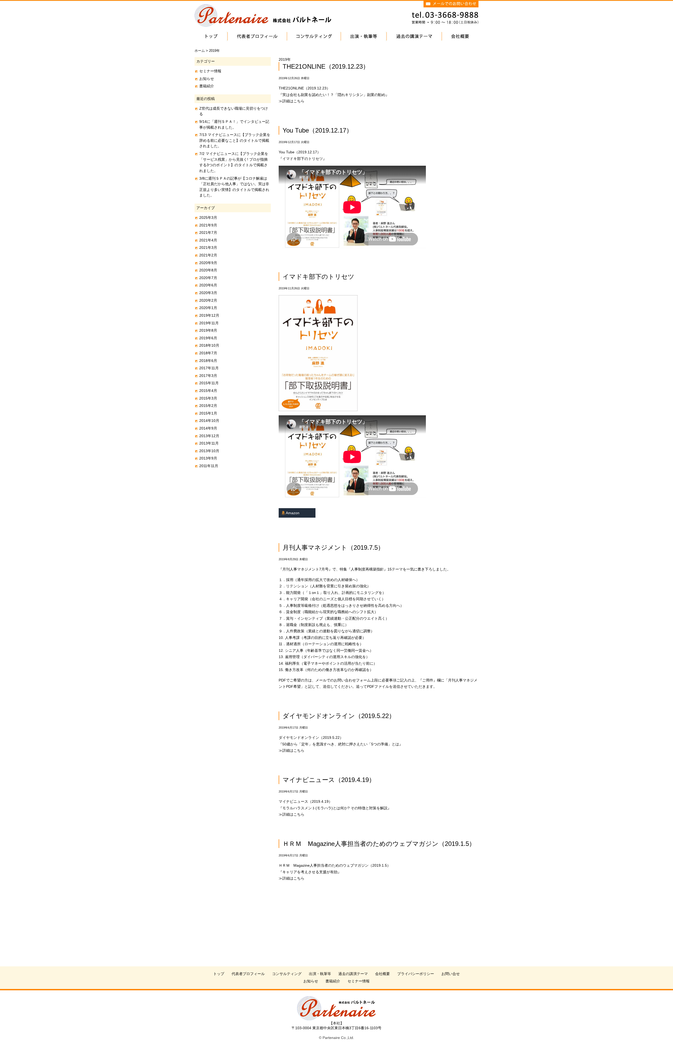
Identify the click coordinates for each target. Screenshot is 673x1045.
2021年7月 (208, 232)
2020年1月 (208, 308)
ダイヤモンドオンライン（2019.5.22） (339, 715)
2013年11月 (209, 443)
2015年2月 (208, 405)
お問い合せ (450, 974)
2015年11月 (209, 383)
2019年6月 (208, 338)
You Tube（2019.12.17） (318, 130)
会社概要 (382, 974)
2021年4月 (208, 240)
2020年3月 (208, 293)
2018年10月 (209, 345)
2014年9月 (208, 428)
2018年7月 (208, 353)
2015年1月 (208, 413)
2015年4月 (208, 390)
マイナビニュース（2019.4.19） (329, 779)
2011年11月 (208, 466)
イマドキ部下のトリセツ (318, 276)
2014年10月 (209, 420)
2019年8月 (208, 330)
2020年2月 (208, 300)
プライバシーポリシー (415, 974)
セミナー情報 (210, 71)
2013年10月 (209, 451)
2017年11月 (209, 368)
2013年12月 (209, 436)
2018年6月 (208, 361)
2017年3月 (208, 375)
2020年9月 (208, 263)
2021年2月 (208, 255)
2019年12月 (209, 315)
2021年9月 (208, 225)
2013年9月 (208, 458)
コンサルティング (287, 974)
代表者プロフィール (248, 974)
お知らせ (206, 79)
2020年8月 (208, 270)
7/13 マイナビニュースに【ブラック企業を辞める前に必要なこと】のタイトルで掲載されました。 (234, 140)
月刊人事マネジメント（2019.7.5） (333, 547)
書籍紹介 (206, 86)
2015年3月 (208, 398)
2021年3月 (208, 247)
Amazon (292, 513)
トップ (218, 974)
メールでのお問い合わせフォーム (343, 680)
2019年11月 (209, 323)
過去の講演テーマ (353, 974)
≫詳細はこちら (291, 101)
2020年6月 (208, 285)
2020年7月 (208, 278)
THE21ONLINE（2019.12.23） (326, 66)
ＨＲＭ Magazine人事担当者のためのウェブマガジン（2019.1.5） (379, 843)
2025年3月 (208, 217)
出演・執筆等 (320, 974)
